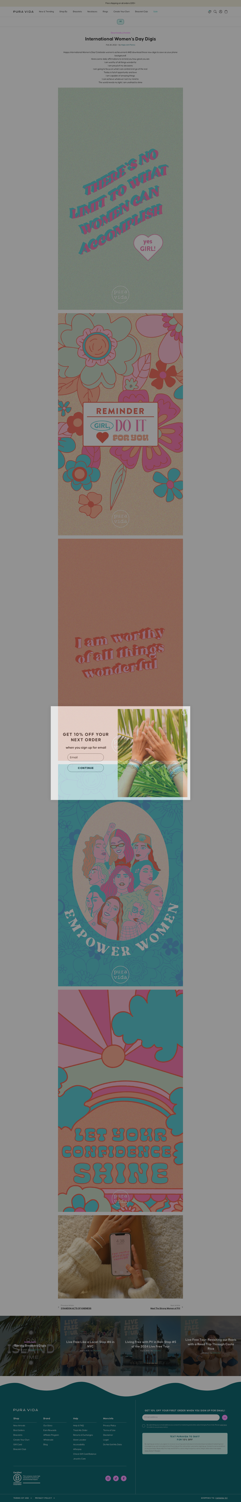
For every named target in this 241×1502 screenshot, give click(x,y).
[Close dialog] (184, 710)
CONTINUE (86, 766)
